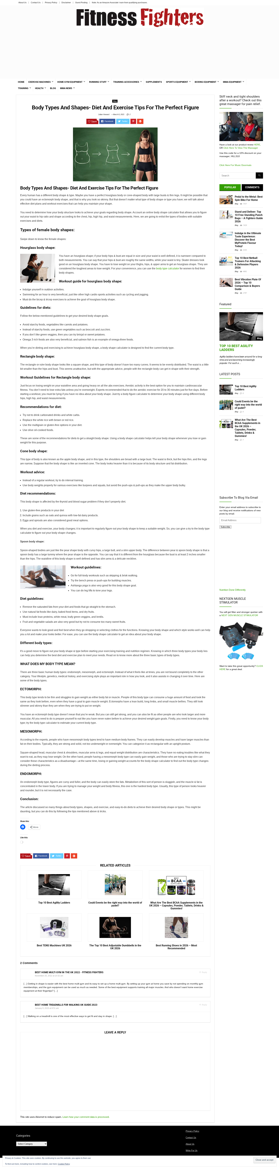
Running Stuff (98, 82)
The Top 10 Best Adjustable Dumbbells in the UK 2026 (115, 947)
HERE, (257, 144)
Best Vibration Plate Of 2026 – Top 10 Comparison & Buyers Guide (248, 284)
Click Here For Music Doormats (235, 165)
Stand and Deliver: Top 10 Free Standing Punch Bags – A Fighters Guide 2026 (249, 216)
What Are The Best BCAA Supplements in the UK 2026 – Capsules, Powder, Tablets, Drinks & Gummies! (176, 905)
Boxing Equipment (205, 82)
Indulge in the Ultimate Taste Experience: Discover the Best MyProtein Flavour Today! (248, 240)
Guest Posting (81, 2)
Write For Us (191, 1150)
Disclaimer (66, 2)
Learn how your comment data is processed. (85, 1117)
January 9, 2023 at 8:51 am (47, 1008)
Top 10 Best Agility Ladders (54, 902)
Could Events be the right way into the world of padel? (115, 904)
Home (21, 82)
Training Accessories (126, 82)
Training (23, 88)
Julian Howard (103, 114)
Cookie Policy (64, 1164)
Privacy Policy (51, 2)
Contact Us (36, 2)
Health (39, 88)
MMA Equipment (232, 82)
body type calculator (167, 268)
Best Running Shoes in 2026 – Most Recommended (176, 947)
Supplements (154, 82)
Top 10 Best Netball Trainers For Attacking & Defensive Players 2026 (248, 262)
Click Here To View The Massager (240, 148)
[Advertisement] (139, 52)
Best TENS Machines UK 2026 (54, 945)
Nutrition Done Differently (232, 589)
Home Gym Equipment (70, 82)
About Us (22, 2)
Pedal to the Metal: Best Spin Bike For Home (249, 198)
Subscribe (225, 527)
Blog (53, 88)
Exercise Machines (39, 82)
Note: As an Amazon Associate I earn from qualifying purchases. (119, 2)
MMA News (66, 88)
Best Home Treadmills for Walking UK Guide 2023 (66, 1004)
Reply (204, 972)
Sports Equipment (177, 82)
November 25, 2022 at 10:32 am (49, 976)
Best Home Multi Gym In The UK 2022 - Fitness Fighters (69, 972)
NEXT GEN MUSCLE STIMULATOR (239, 615)
